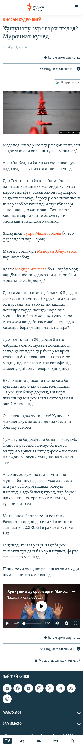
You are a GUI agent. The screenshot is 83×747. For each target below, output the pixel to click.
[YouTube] (39, 741)
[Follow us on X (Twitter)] (49, 688)
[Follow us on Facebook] (17, 688)
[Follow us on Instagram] (39, 688)
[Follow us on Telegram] (60, 688)
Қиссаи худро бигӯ (22, 20)
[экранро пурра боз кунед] (75, 623)
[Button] (62, 58)
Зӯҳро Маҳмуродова (42, 234)
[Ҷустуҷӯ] (73, 741)
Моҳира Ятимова (31, 269)
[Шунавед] (22, 741)
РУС (56, 741)
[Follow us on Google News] (7, 688)
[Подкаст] (7, 698)
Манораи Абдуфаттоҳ (57, 252)
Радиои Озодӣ (32, 597)
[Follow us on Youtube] (28, 688)
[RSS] (71, 688)
